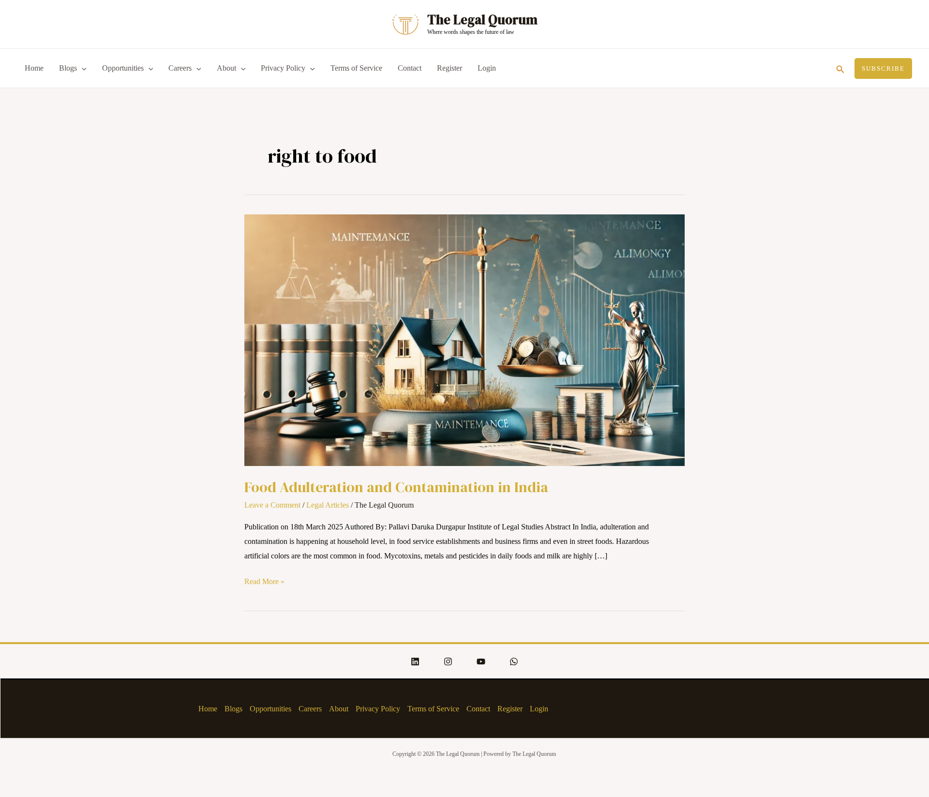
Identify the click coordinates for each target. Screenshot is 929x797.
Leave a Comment (272, 505)
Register (449, 68)
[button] (840, 68)
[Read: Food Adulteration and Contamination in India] (464, 339)
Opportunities (123, 68)
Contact (409, 68)
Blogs (68, 68)
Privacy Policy (283, 68)
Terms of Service (356, 68)
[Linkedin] (415, 661)
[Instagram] (448, 661)
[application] (82, 68)
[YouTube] (481, 661)
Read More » (264, 580)
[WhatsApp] (513, 661)
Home (34, 68)
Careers (180, 68)
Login (487, 68)
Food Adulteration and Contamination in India (396, 487)
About (226, 68)
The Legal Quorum (482, 20)
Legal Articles (327, 505)
